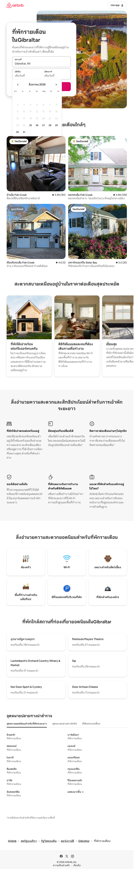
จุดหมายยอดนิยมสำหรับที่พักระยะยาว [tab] (27, 723)
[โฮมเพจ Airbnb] (15, 5)
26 (37, 125)
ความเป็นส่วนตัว (61, 865)
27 (43, 125)
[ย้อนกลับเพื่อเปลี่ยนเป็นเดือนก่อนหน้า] (18, 85)
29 (56, 125)
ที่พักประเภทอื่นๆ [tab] (91, 723)
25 (30, 125)
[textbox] (27, 76)
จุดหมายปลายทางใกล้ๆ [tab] (64, 723)
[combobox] (41, 64)
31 (24, 132)
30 (17, 132)
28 (50, 125)
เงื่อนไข (77, 865)
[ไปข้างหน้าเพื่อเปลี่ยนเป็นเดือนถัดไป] (56, 85)
